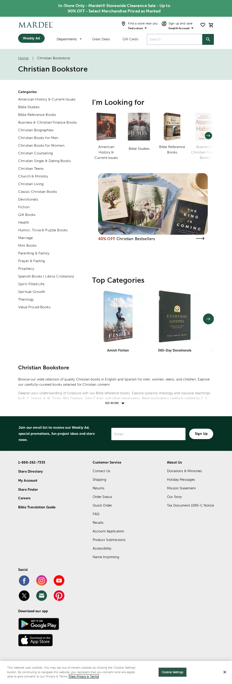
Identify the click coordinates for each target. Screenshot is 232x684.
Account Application (108, 531)
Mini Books (27, 245)
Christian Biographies (35, 130)
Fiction (23, 207)
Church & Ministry (33, 176)
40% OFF (106, 238)
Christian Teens (31, 168)
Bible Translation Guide (37, 507)
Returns (99, 488)
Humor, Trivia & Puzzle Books (43, 230)
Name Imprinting (106, 557)
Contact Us (102, 471)
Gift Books (27, 215)
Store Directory (30, 471)
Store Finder (28, 489)
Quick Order (102, 505)
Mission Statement (181, 488)
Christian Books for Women (41, 145)
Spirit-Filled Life (31, 284)
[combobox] (174, 39)
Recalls (98, 522)
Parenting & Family (33, 253)
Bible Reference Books (37, 115)
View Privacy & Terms (83, 676)
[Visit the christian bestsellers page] (200, 238)
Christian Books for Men (38, 138)
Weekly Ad (31, 38)
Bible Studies (28, 107)
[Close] (225, 672)
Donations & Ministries (184, 471)
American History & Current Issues (46, 99)
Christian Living (31, 184)
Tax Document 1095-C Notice (190, 505)
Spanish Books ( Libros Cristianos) (46, 276)
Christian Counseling (35, 153)
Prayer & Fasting (31, 261)
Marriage (25, 238)
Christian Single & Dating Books (44, 161)
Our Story (174, 497)
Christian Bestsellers (135, 238)
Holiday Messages (181, 479)
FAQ (96, 514)
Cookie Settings (172, 672)
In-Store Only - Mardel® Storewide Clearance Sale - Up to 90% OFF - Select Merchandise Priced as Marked (114, 8)
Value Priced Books (34, 307)
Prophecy (26, 268)
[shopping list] (203, 25)
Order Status (102, 497)
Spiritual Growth (31, 292)
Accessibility (102, 548)
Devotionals (28, 199)
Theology (26, 299)
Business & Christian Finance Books (47, 122)
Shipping (99, 479)
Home (23, 58)
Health (23, 222)
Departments (67, 39)
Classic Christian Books (37, 192)
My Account (28, 480)
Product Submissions (109, 540)
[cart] (211, 25)
